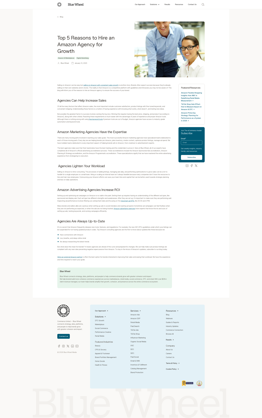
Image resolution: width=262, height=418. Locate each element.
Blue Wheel (64, 276)
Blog (61, 17)
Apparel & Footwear (102, 353)
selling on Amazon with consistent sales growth (100, 85)
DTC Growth (99, 321)
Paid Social (134, 357)
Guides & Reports (172, 322)
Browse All (170, 334)
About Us (169, 350)
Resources (179, 4)
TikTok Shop (135, 334)
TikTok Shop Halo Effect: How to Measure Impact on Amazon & (191, 106)
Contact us (63, 336)
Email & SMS (135, 361)
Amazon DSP (135, 318)
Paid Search (134, 326)
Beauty (97, 346)
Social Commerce (101, 328)
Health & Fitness (101, 365)
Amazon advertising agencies (124, 209)
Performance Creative (103, 332)
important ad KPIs (127, 201)
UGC (132, 346)
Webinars (169, 318)
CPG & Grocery (100, 350)
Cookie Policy (171, 369)
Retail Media (99, 336)
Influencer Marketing (138, 338)
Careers (169, 353)
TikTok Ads (134, 330)
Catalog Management (138, 369)
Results (167, 4)
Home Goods (100, 361)
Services (134, 311)
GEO (132, 353)
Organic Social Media (138, 342)
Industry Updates (172, 326)
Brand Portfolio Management (105, 357)
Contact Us (192, 4)
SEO (132, 349)
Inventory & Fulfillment (138, 365)
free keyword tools (96, 119)
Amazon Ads (135, 315)
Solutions (153, 4)
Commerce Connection (174, 330)
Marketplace (99, 324)
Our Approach (140, 4)
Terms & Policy (171, 363)
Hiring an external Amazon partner (69, 257)
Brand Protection (136, 372)
